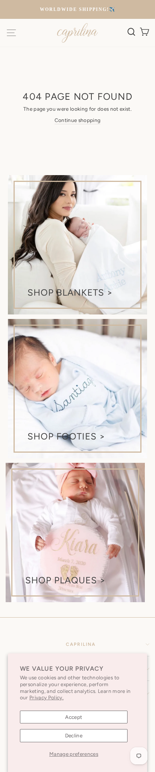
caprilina (81, 644)
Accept (73, 717)
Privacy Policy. (46, 697)
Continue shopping (78, 120)
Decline (73, 735)
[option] (77, 9)
